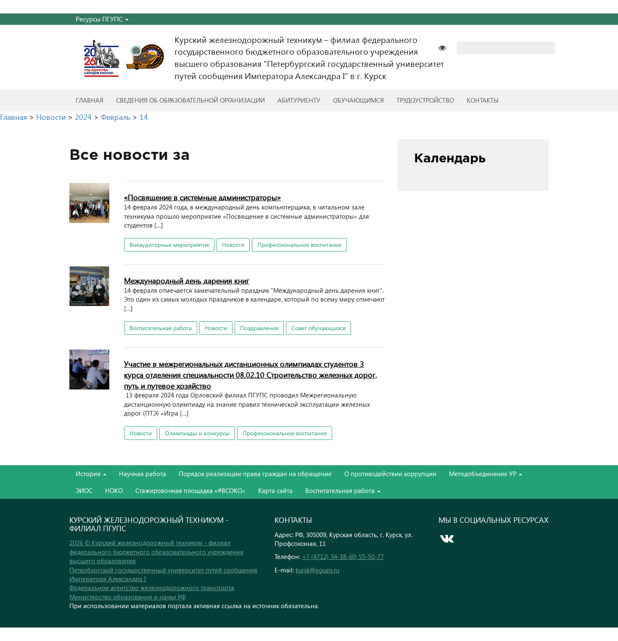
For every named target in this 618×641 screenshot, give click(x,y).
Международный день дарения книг (186, 280)
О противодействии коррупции (390, 473)
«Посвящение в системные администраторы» (202, 197)
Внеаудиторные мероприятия (169, 245)
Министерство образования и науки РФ (127, 597)
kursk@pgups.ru (317, 570)
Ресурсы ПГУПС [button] (100, 18)
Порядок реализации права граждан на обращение (255, 473)
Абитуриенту (298, 100)
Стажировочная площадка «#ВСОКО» (190, 490)
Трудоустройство (425, 100)
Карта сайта (275, 490)
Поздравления (259, 328)
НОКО (114, 490)
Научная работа (142, 473)
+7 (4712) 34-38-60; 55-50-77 (343, 556)
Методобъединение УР (483, 473)
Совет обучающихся (318, 328)
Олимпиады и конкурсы (197, 433)
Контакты (483, 100)
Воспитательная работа (160, 328)
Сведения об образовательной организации (190, 100)
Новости (233, 245)
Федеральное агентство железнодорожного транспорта (151, 587)
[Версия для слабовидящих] (446, 47)
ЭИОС (84, 490)
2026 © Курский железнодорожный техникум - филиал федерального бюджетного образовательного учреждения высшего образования (156, 551)
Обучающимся (358, 100)
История (89, 473)
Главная (89, 100)
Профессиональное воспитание (299, 245)
